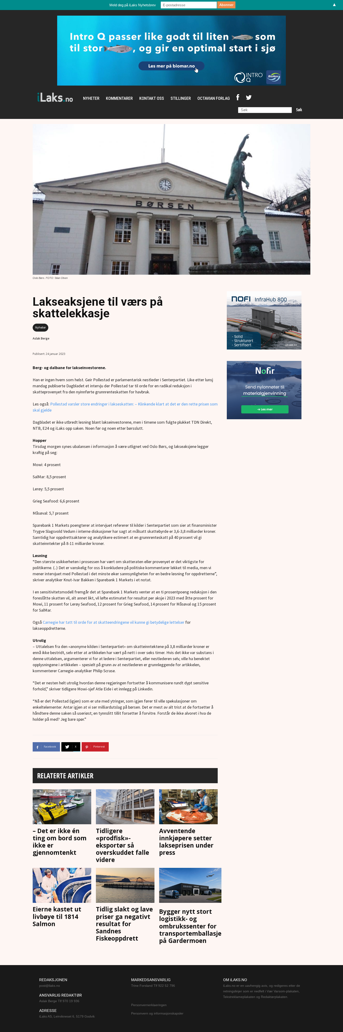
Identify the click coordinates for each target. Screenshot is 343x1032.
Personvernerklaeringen (149, 1005)
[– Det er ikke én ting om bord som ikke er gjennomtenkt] (62, 807)
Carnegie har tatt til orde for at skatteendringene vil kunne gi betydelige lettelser (113, 622)
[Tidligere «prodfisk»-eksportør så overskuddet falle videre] (125, 807)
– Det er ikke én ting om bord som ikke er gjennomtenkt (60, 842)
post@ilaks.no (49, 985)
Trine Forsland (142, 985)
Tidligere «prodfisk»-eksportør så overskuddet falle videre (122, 845)
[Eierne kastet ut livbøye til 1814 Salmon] (62, 886)
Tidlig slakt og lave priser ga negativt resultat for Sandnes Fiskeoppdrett (124, 923)
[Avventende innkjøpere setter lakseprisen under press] (188, 807)
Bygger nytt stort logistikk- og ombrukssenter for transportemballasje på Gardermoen (190, 926)
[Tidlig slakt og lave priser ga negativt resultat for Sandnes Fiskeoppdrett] (125, 886)
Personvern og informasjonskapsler (157, 1013)
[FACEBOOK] (237, 98)
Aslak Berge (41, 338)
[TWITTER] (248, 98)
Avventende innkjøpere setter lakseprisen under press (186, 842)
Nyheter (40, 327)
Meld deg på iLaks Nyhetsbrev (132, 5)
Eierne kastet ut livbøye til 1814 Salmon (57, 916)
